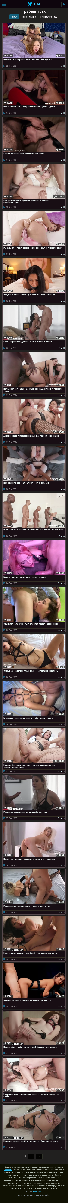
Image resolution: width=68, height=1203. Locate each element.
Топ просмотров (48, 17)
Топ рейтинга (29, 17)
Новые (14, 17)
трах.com (8, 1170)
